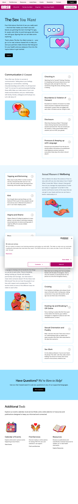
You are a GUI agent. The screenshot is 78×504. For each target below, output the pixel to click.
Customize (38, 264)
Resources (23, 2)
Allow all (61, 264)
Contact (58, 2)
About (4, 2)
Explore (9, 55)
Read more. (9, 253)
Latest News (32, 2)
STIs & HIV (16, 7)
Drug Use (37, 7)
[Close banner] (71, 238)
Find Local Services (34, 446)
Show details (65, 259)
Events (41, 2)
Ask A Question (39, 389)
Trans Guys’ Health (48, 7)
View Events (8, 444)
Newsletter (50, 2)
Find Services (13, 2)
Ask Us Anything (70, 7)
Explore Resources (58, 448)
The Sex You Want (27, 7)
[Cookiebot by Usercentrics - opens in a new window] (61, 238)
